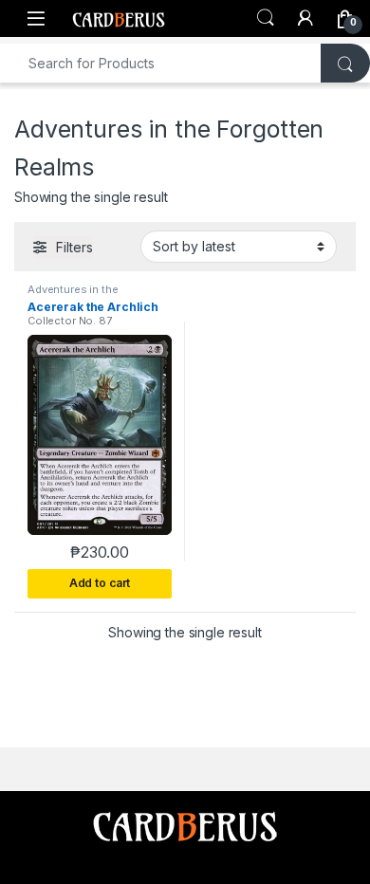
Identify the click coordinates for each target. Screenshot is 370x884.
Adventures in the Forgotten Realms (75, 295)
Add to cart (99, 583)
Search (265, 18)
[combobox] (161, 63)
